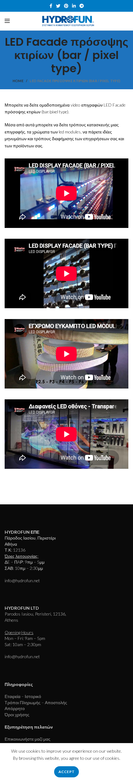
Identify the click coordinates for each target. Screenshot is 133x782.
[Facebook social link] (51, 6)
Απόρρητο (15, 708)
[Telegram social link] (82, 6)
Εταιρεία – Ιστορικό (23, 696)
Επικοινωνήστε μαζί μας (27, 739)
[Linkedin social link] (74, 6)
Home (18, 81)
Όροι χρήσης (17, 714)
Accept (66, 771)
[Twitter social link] (58, 6)
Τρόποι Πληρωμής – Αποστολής (36, 702)
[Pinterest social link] (66, 6)
